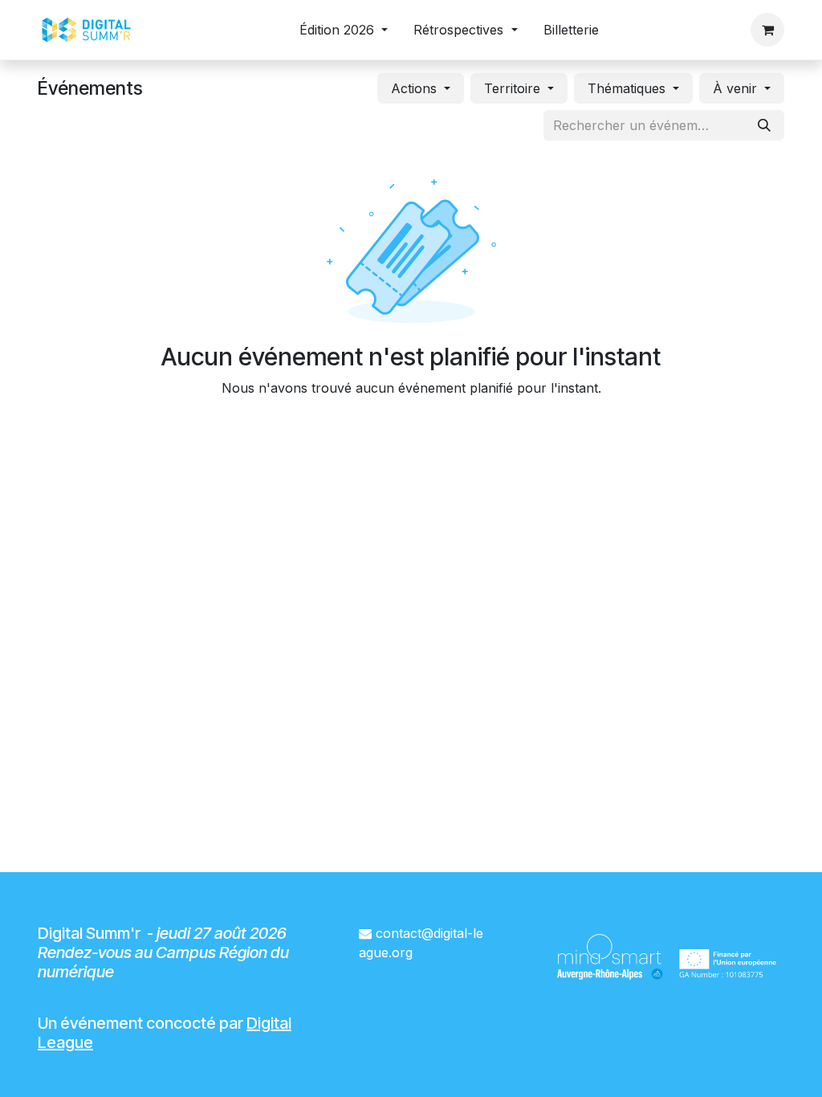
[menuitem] (344, 30)
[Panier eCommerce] (767, 30)
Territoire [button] (514, 88)
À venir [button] (737, 88)
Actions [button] (416, 88)
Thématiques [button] (628, 88)
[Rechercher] (764, 125)
